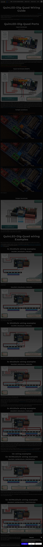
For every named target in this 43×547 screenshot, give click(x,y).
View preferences (38, 543)
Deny (31, 543)
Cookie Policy (31, 545)
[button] (41, 537)
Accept (25, 543)
